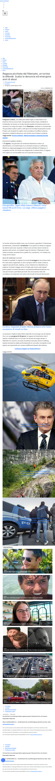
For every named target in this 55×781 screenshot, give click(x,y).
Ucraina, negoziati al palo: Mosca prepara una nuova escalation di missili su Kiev (27, 327)
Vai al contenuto (4, 1)
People (5, 648)
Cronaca (7, 33)
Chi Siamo (8, 706)
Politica (7, 29)
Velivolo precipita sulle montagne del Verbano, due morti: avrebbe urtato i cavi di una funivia (36, 473)
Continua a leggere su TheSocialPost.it (27, 349)
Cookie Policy (12, 714)
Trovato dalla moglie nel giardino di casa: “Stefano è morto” (21, 571)
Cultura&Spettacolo (10, 38)
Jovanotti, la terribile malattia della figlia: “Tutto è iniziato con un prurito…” (25, 650)
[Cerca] (3, 10)
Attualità (7, 35)
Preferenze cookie (10, 711)
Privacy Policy (5, 714)
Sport (6, 40)
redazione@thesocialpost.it (36, 734)
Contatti (7, 708)
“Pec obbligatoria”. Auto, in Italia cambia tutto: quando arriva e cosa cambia (26, 676)
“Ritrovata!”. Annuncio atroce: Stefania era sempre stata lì (20, 624)
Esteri (6, 31)
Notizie (5, 570)
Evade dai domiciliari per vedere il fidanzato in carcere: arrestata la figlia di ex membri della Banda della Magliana (36, 521)
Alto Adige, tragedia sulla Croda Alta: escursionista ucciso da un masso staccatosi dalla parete (35, 377)
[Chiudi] (5, 13)
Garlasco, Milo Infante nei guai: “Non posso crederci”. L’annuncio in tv (35, 425)
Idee (6, 27)
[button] (3, 760)
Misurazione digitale (10, 709)
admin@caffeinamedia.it (8, 724)
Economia (8, 36)
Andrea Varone (11, 82)
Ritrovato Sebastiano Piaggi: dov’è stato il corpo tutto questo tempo (23, 598)
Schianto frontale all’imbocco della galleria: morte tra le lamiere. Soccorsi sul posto (27, 702)
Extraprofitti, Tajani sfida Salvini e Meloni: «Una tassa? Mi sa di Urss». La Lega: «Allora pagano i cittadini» (24, 207)
